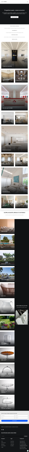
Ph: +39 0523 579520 (23, 444)
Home (2, 441)
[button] (27, 2)
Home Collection (3, 445)
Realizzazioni (2, 444)
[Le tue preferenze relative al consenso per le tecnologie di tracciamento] (27, 450)
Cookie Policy (12, 444)
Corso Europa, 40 (22, 441)
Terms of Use (12, 442)
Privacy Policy (12, 441)
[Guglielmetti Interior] (4, 2)
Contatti (2, 447)
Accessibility (12, 445)
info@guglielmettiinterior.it (23, 445)
